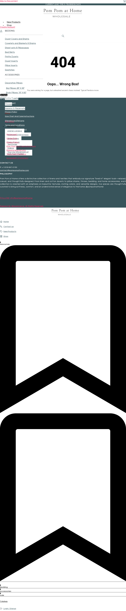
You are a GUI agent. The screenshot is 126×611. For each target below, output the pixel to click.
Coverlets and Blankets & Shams (20, 43)
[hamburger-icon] (123, 21)
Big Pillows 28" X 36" (15, 88)
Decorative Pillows (14, 83)
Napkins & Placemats (15, 108)
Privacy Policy (11, 112)
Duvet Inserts (11, 61)
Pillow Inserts (11, 65)
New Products (13, 22)
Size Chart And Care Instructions (19, 116)
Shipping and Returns (14, 121)
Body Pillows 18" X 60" (16, 93)
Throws (8, 104)
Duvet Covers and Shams (17, 39)
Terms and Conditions (15, 125)
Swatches (10, 70)
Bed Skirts (10, 52)
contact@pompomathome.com (14, 170)
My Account (10, 103)
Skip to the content (9, 1)
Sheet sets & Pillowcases (17, 48)
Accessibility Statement (16, 130)
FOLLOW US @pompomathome (16, 198)
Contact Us (10, 107)
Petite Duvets (11, 57)
